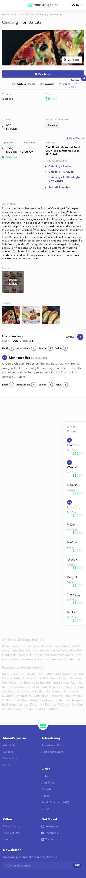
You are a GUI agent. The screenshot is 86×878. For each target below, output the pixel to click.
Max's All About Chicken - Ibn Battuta (73, 542)
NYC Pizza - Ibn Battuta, (22, 700)
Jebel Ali (29, 14)
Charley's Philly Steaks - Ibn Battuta (73, 560)
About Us (9, 745)
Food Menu (13, 282)
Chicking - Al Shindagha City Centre (64, 179)
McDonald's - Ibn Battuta (73, 525)
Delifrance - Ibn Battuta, (18, 683)
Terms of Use (11, 833)
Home (5, 14)
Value (60, 348)
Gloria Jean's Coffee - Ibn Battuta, (39, 691)
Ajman (45, 796)
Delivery (52, 125)
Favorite (49, 84)
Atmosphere (25, 348)
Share (66, 84)
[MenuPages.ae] (43, 5)
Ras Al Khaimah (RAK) (55, 802)
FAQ (6, 765)
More (21, 377)
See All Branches (59, 187)
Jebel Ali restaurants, (48, 646)
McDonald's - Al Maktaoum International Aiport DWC (73, 612)
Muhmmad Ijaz (28, 358)
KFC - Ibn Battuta (73, 507)
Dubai (76, 5)
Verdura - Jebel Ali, (27, 687)
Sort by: (6, 341)
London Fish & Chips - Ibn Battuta (73, 445)
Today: (10, 148)
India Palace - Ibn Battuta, (59, 687)
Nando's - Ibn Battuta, (54, 700)
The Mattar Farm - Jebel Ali (73, 595)
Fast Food (7, 99)
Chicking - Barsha (60, 166)
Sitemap (8, 839)
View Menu (44, 74)
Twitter (49, 839)
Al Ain (45, 809)
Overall (73, 337)
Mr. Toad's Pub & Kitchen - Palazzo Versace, (52, 678)
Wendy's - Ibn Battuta (73, 467)
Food (7, 348)
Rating (27, 341)
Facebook (51, 833)
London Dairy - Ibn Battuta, (37, 705)
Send (78, 865)
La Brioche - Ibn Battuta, (53, 683)
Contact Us (10, 758)
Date (15, 341)
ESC (69, 21)
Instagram (51, 826)
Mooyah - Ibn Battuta (73, 485)
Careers (8, 752)
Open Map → (76, 138)
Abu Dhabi (48, 783)
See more (29, 142)
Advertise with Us (52, 745)
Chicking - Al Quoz (61, 172)
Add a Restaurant (52, 752)
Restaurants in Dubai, (17, 646)
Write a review (25, 84)
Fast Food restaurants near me (59, 659)
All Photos (73, 59)
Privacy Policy (11, 826)
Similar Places (72, 429)
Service (45, 348)
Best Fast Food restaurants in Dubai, (44, 650)
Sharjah (46, 789)
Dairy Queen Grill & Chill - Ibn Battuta (73, 577)
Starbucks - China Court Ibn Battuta (32, 709)
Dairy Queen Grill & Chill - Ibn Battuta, (28, 674)
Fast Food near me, (24, 659)
